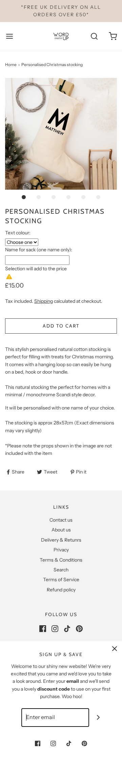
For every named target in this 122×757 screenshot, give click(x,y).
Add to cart (61, 326)
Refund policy (61, 590)
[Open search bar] (94, 36)
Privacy (61, 550)
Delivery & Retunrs (61, 540)
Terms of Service (61, 579)
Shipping (43, 301)
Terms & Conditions (61, 560)
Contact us (61, 520)
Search (61, 570)
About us (61, 530)
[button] (61, 134)
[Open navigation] (9, 36)
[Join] (98, 717)
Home (11, 64)
